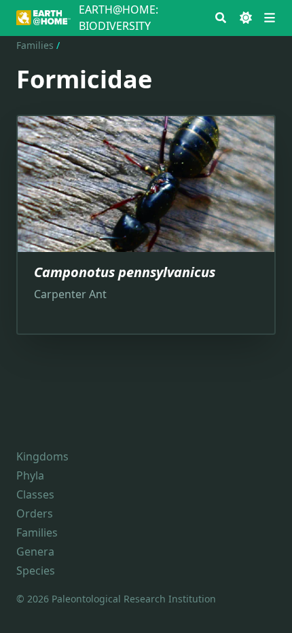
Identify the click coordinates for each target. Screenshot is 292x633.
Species (35, 570)
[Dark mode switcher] (246, 17)
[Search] (220, 17)
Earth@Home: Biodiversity (118, 17)
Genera (35, 551)
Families (35, 45)
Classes (35, 494)
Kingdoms (42, 456)
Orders (34, 513)
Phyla (30, 475)
